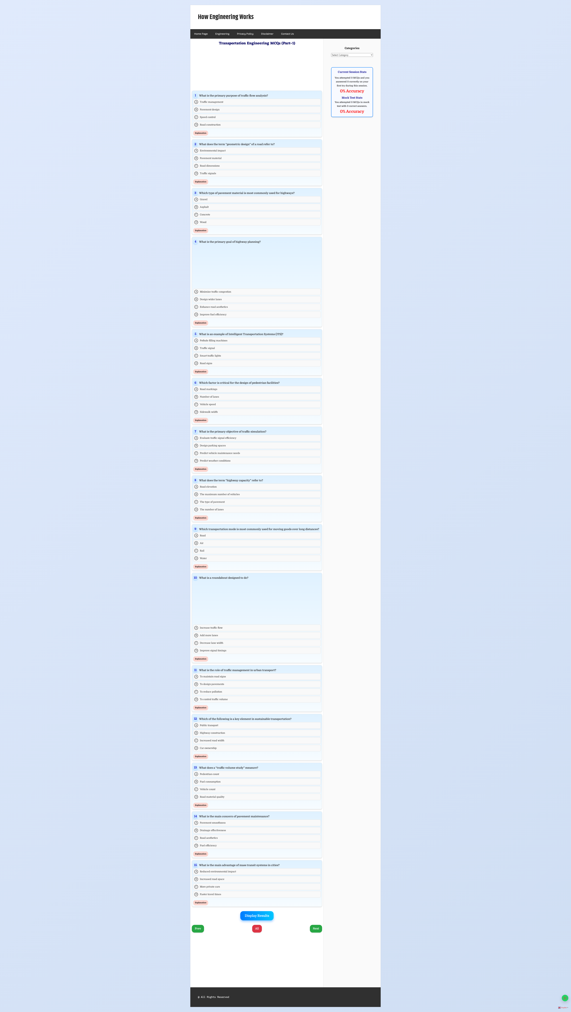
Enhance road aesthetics (211, 307)
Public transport (206, 725)
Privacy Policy (245, 33)
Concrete (202, 214)
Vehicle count (205, 789)
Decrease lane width (209, 643)
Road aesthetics (206, 838)
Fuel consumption (208, 781)
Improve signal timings (210, 650)
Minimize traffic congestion (213, 291)
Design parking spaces (210, 445)
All (257, 928)
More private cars (207, 886)
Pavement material (208, 158)
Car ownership (206, 748)
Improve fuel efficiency (211, 314)
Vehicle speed (205, 404)
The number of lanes (209, 509)
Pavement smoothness (210, 822)
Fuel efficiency (206, 845)
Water (201, 558)
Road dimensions (207, 166)
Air (199, 543)
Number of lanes (207, 396)
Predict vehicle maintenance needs (217, 453)
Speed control (205, 117)
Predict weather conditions (213, 460)
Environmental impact (210, 150)
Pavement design (207, 109)
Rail (199, 550)
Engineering (222, 33)
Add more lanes (206, 635)
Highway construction (210, 733)
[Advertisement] (257, 67)
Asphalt (202, 207)
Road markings (206, 389)
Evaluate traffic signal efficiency (215, 438)
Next (316, 928)
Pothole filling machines (211, 340)
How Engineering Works (226, 17)
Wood (201, 222)
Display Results (257, 916)
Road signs (203, 363)
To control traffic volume (211, 699)
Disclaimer (267, 33)
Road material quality (210, 797)
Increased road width (209, 740)
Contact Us (287, 33)
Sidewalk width (206, 412)
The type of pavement (210, 502)
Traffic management (209, 102)
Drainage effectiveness (210, 830)
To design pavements (209, 684)
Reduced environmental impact (215, 871)
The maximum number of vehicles (217, 494)
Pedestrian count (207, 774)
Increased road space (209, 879)
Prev (198, 928)
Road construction (208, 124)
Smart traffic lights (208, 355)
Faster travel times (208, 894)
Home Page (201, 33)
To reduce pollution (208, 691)
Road (200, 535)
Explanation (200, 133)
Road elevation (206, 486)
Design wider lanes (208, 299)
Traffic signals (205, 173)
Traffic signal (205, 348)
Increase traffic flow (209, 627)
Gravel (201, 199)
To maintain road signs (210, 676)
